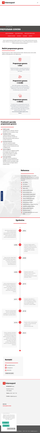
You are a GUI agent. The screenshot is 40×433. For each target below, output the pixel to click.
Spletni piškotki (6, 413)
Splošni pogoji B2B (7, 420)
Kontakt (4, 422)
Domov (1, 26)
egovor (4, 26)
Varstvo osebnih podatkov (8, 417)
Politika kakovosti (7, 418)
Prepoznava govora (7, 405)
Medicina (4, 404)
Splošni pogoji (6, 415)
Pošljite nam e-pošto (9, 373)
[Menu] (37, 2)
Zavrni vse (5, 425)
